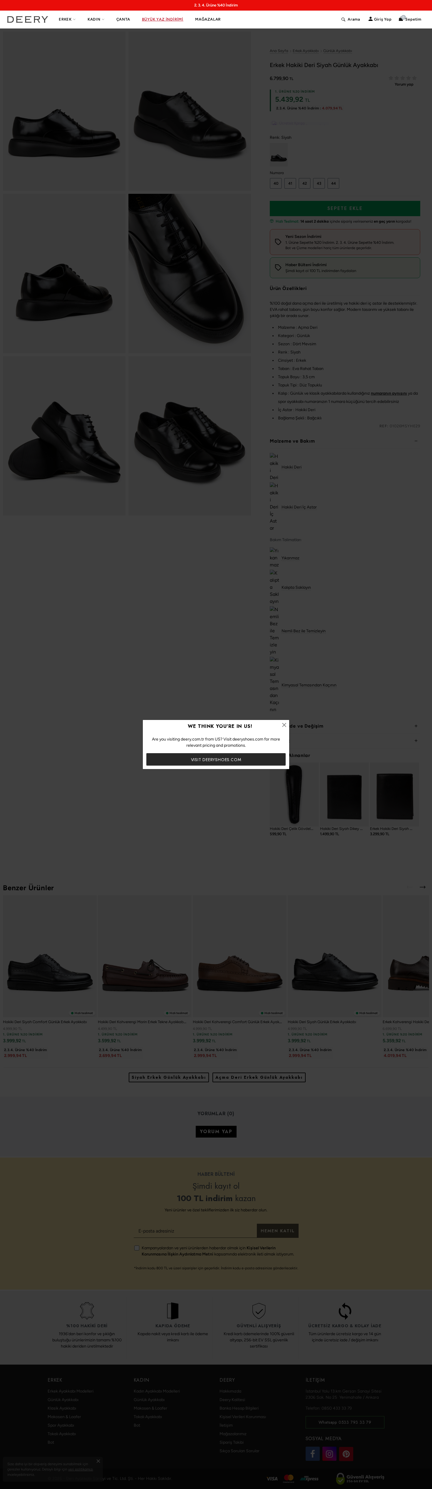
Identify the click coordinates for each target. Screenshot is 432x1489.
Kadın (94, 19)
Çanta (123, 19)
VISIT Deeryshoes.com (216, 760)
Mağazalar (208, 19)
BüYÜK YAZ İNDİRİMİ (162, 19)
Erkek (65, 19)
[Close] (284, 724)
